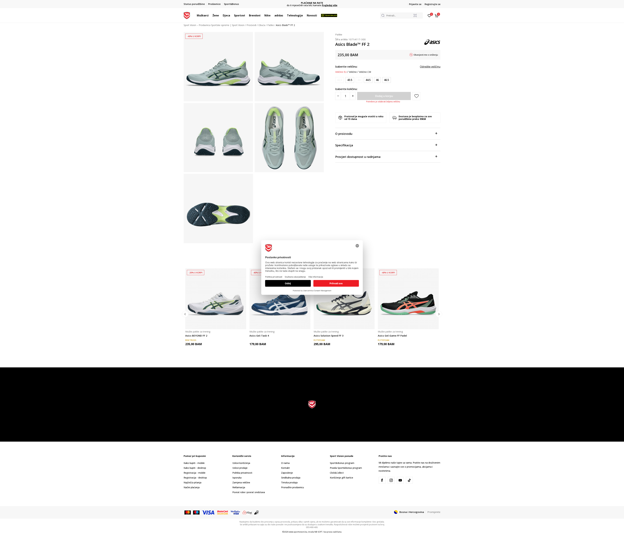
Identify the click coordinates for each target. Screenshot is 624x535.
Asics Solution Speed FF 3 (329, 335)
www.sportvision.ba (298, 531)
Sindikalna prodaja (290, 477)
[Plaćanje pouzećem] (256, 512)
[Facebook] (382, 480)
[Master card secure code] (223, 512)
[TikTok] (409, 480)
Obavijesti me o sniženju (426, 54)
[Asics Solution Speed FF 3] (344, 298)
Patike (270, 25)
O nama (285, 463)
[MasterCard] (187, 512)
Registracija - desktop (195, 477)
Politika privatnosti (242, 472)
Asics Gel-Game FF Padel (392, 335)
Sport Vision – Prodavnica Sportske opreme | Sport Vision (214, 25)
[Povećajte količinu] (353, 96)
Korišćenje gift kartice (341, 477)
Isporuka (236, 477)
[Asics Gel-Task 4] (279, 298)
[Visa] (208, 512)
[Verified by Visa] (235, 512)
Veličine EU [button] (341, 72)
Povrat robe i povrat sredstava (248, 492)
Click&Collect (337, 472)
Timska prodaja (289, 482)
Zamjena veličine (241, 482)
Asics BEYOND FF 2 (196, 335)
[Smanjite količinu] (338, 96)
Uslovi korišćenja (241, 463)
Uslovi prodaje (239, 467)
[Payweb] (247, 512)
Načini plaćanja (192, 487)
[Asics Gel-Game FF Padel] (408, 298)
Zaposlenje (287, 472)
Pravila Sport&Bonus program (346, 467)
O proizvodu (343, 134)
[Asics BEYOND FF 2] (215, 298)
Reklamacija (238, 487)
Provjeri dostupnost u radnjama (358, 157)
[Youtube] (400, 480)
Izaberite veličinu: (346, 66)
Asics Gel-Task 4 (259, 335)
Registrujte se (432, 4)
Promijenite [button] (433, 512)
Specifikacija (344, 145)
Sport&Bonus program (342, 463)
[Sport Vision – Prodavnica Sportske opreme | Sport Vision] (187, 15)
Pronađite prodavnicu (292, 487)
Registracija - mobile (194, 472)
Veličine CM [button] (365, 72)
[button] (210, 15)
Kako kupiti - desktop (195, 467)
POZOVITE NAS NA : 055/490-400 (312, 3)
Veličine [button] (353, 72)
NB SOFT (318, 531)
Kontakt (285, 467)
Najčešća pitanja (192, 482)
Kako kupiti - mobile (194, 463)
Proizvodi (251, 25)
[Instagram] (391, 480)
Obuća (261, 25)
